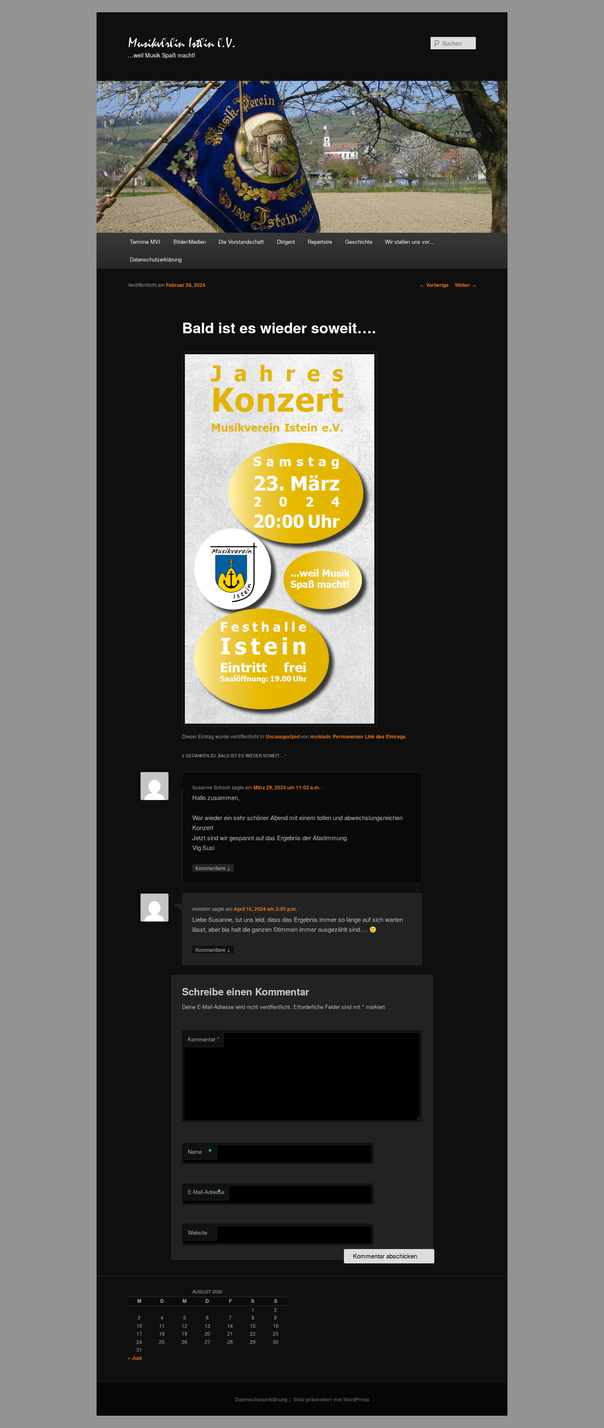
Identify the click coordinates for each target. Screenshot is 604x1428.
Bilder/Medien (189, 241)
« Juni (135, 1358)
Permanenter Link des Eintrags (369, 736)
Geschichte (358, 241)
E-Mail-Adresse (206, 1192)
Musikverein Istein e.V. (182, 43)
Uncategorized (282, 736)
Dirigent (286, 241)
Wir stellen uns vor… (410, 241)
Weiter (465, 285)
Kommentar (203, 1039)
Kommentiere (213, 867)
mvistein (320, 736)
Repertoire (320, 241)
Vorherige (434, 285)
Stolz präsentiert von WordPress (331, 1399)
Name (200, 1151)
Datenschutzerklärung (156, 259)
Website (197, 1232)
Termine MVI (145, 241)
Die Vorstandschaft (241, 241)
